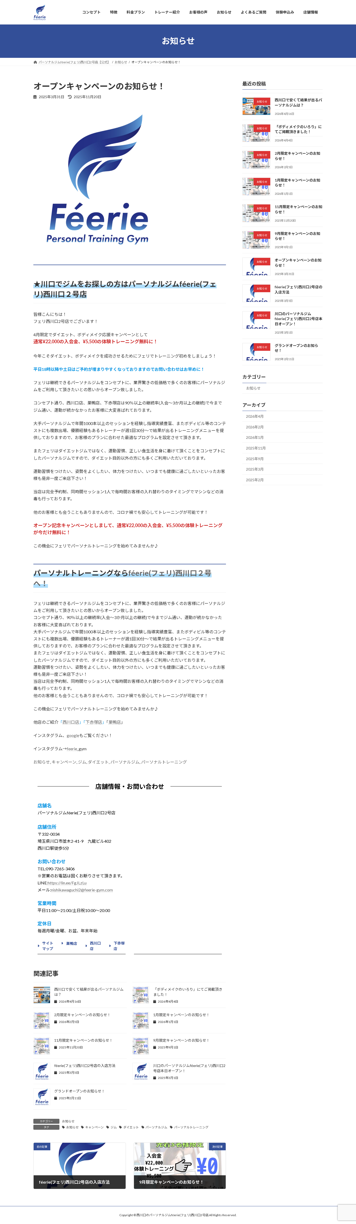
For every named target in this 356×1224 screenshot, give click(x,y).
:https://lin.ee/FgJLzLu (67, 882)
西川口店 (71, 722)
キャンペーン (64, 761)
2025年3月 (255, 469)
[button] (46, 946)
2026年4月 (255, 416)
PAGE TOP (343, 1182)
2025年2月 (255, 479)
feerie (72, 748)
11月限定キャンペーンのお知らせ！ (83, 1040)
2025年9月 (255, 458)
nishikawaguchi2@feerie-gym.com (82, 889)
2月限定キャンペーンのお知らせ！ (82, 1015)
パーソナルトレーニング (164, 761)
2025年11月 (256, 448)
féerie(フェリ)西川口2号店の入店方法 (84, 1065)
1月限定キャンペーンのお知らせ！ (181, 1015)
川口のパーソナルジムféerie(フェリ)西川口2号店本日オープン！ (298, 318)
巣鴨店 (114, 722)
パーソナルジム (124, 761)
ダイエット (98, 761)
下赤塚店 (93, 722)
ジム (82, 761)
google (73, 735)
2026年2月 (255, 426)
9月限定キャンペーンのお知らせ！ (181, 1040)
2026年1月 (255, 437)
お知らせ (41, 761)
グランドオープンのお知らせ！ (79, 1091)
